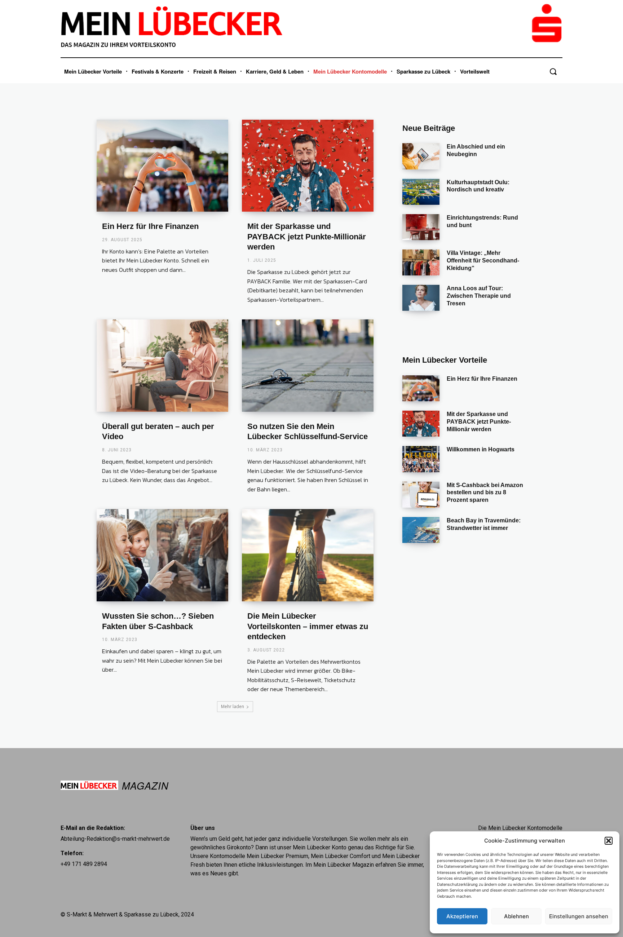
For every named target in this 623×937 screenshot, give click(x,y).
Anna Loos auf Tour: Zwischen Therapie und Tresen (479, 295)
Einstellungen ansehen (578, 916)
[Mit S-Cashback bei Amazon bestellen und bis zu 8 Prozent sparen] (420, 495)
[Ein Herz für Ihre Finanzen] (162, 166)
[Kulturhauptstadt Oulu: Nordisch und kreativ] (420, 192)
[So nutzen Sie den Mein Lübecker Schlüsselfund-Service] (308, 365)
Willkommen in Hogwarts (480, 449)
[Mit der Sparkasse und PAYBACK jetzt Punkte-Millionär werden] (308, 166)
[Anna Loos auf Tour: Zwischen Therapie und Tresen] (420, 298)
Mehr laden (232, 706)
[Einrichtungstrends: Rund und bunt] (420, 227)
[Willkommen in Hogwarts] (420, 459)
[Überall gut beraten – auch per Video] (162, 365)
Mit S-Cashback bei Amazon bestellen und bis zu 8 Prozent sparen (485, 492)
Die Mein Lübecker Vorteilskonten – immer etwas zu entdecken (307, 626)
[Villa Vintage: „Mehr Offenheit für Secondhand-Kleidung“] (420, 262)
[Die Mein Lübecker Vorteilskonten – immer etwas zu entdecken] (308, 555)
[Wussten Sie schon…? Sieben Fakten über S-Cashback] (162, 555)
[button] (608, 840)
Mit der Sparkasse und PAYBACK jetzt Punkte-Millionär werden (306, 236)
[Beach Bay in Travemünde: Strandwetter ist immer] (420, 530)
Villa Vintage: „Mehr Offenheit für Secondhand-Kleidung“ (483, 260)
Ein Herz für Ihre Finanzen (150, 226)
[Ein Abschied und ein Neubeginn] (420, 156)
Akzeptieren (462, 916)
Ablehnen (516, 916)
